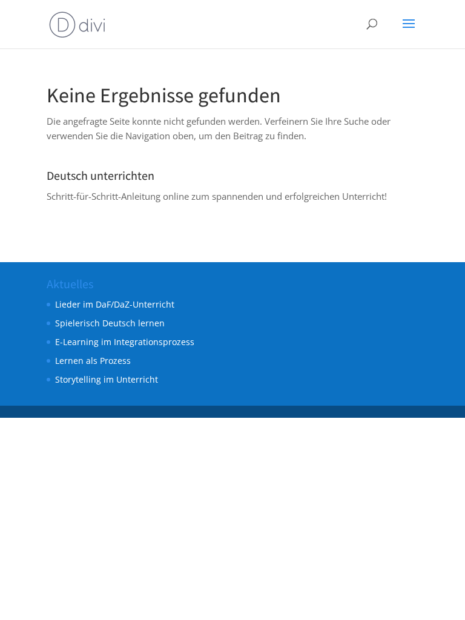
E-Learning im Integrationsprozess (124, 342)
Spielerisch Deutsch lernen (110, 323)
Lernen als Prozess (93, 360)
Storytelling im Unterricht (106, 379)
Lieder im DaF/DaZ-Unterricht (114, 304)
